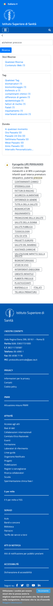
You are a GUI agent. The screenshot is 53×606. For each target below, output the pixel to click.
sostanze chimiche (25, 249)
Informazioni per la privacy (17, 378)
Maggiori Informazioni (12, 602)
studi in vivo (22, 265)
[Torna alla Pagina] (2, 35)
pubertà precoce (24, 278)
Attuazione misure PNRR (16, 405)
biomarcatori (13, 83)
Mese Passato (14, 142)
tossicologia (22, 231)
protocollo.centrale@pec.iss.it (23, 359)
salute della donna (26, 222)
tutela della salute (26, 204)
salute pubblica (24, 227)
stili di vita (21, 236)
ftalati (10, 107)
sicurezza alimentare (27, 195)
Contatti (8, 382)
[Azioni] (4, 4)
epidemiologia (14, 100)
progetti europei (24, 240)
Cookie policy (10, 386)
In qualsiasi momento (16, 129)
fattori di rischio (15, 104)
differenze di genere (17, 97)
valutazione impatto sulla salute (30, 255)
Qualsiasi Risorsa (14, 62)
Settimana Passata (17, 139)
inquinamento (14, 110)
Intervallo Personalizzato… (19, 149)
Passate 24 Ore (15, 135)
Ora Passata (13, 132)
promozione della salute (29, 218)
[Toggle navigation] (5, 30)
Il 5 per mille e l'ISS (13, 499)
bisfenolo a (12, 90)
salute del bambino (25, 245)
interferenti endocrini (18, 114)
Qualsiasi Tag (12, 80)
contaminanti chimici (18, 93)
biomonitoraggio (15, 87)
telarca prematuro (26, 292)
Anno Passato (14, 146)
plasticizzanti (23, 283)
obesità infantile (24, 274)
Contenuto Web (15, 65)
